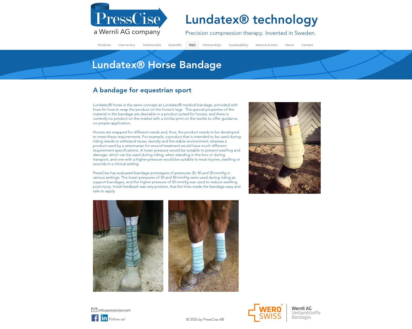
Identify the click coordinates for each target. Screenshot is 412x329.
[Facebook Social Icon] (95, 317)
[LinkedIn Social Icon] (104, 317)
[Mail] (94, 310)
